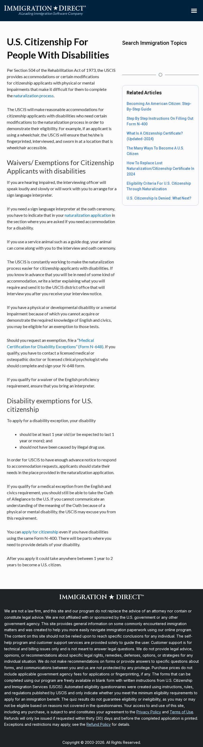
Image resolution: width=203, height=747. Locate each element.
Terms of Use (181, 712)
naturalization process (33, 95)
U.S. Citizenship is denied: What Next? (159, 198)
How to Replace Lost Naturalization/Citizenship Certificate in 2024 (160, 168)
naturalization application (88, 215)
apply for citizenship (40, 531)
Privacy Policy (148, 712)
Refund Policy (98, 724)
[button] (194, 10)
